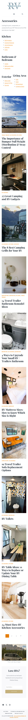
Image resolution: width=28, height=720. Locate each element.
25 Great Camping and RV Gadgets (12, 197)
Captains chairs (20, 86)
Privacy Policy (19, 713)
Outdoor (16, 244)
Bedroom (11, 406)
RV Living (19, 135)
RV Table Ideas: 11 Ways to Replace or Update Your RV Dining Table (12, 571)
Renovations (5, 295)
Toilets (6, 63)
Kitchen (11, 244)
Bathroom (12, 295)
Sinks (6, 49)
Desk (17, 81)
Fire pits (7, 85)
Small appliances (9, 42)
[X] (6, 704)
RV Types (6, 711)
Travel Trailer (5, 135)
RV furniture (19, 84)
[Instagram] (9, 704)
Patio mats (7, 80)
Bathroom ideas (9, 66)
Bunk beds (7, 68)
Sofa (17, 79)
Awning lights (8, 83)
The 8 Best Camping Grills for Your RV (13, 249)
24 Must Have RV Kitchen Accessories (13, 626)
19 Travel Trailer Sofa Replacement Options (12, 467)
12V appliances (9, 45)
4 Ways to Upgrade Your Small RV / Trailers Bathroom (13, 358)
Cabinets (7, 47)
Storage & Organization (17, 711)
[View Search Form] (22, 14)
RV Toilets (7, 518)
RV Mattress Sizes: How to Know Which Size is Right (13, 412)
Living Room (5, 460)
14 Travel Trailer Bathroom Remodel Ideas (13, 303)
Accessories (13, 135)
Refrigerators (8, 40)
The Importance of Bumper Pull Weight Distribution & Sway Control (13, 143)
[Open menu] (14, 14)
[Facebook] (3, 704)
